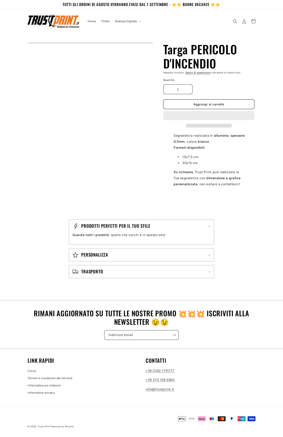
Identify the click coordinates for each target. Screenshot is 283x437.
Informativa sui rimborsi (44, 385)
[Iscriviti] (174, 335)
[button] (208, 116)
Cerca (32, 371)
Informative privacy (41, 392)
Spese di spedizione (198, 72)
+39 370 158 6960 (160, 380)
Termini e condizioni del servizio (50, 378)
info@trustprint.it (160, 389)
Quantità (168, 79)
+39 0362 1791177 (160, 371)
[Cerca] (235, 21)
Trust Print (44, 426)
